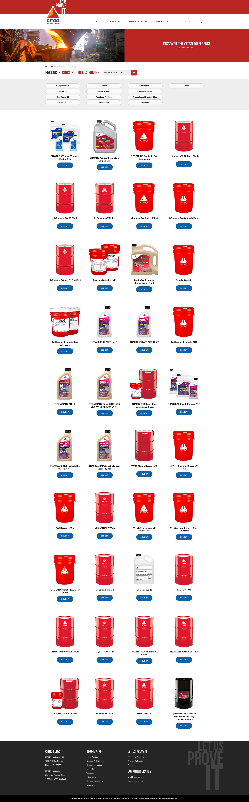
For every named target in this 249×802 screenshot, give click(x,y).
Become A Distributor (95, 761)
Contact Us (185, 21)
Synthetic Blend (145, 91)
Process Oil (104, 103)
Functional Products (104, 97)
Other (186, 86)
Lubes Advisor (92, 757)
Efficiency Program (136, 757)
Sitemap (89, 785)
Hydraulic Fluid (104, 91)
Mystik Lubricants (135, 777)
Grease (104, 86)
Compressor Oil (62, 86)
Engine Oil (63, 91)
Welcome (49, 66)
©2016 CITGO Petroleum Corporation (83, 798)
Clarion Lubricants (135, 781)
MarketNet (90, 769)
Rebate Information (94, 765)
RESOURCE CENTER (138, 21)
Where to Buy (162, 21)
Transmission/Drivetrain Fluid (145, 97)
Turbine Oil (145, 103)
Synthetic (145, 86)
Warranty (90, 773)
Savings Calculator (135, 761)
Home (99, 21)
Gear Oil (62, 103)
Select (65, 165)
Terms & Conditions (94, 781)
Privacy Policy (92, 777)
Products (115, 21)
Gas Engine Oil (63, 97)
